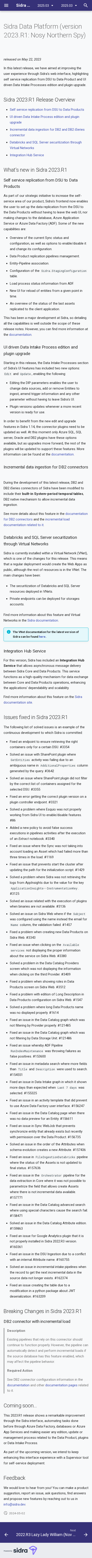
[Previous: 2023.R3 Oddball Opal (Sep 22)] (6, 1534)
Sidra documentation (42, 620)
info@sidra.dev (14, 1504)
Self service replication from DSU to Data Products (47, 110)
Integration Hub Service (27, 155)
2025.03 (44, 5)
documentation (20, 335)
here (42, 636)
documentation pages (61, 1385)
